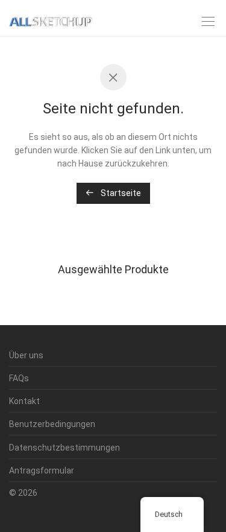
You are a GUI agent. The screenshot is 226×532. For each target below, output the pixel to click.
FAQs (19, 378)
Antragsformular (41, 470)
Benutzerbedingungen (52, 424)
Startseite (120, 193)
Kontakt (24, 401)
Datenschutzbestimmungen (64, 447)
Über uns (26, 355)
